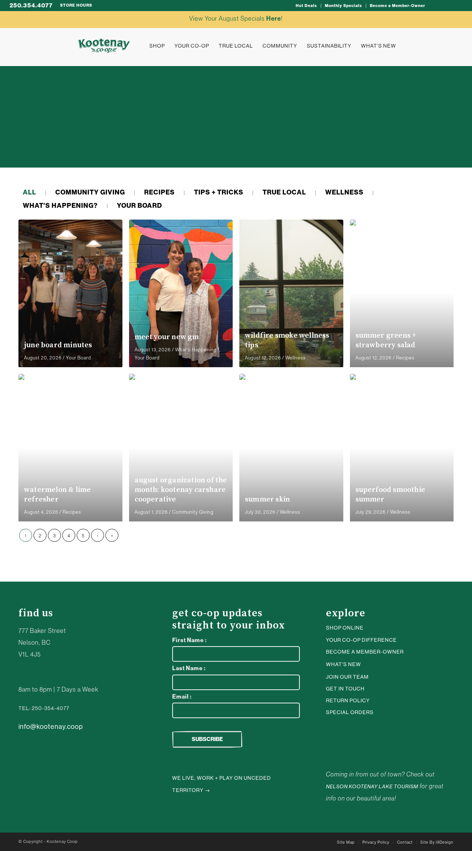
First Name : (189, 640)
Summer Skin (267, 499)
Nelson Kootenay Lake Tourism (372, 786)
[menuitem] (306, 6)
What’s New (343, 664)
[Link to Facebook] (456, 5)
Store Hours (76, 5)
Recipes (405, 358)
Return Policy (348, 700)
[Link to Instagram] (434, 5)
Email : (182, 696)
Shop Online (345, 628)
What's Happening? (197, 349)
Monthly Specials (343, 5)
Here (273, 18)
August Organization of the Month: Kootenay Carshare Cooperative (181, 490)
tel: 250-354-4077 (43, 708)
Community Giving (193, 512)
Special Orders (350, 712)
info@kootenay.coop (50, 726)
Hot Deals (306, 5)
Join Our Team (347, 677)
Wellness (295, 358)
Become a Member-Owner (397, 5)
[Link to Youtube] (445, 5)
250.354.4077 (31, 5)
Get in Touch (345, 689)
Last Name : (189, 668)
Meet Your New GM (167, 337)
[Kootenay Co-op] (104, 45)
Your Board (78, 358)
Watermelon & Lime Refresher (57, 494)
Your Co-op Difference (361, 640)
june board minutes (58, 345)
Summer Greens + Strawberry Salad (386, 340)
